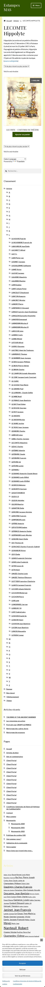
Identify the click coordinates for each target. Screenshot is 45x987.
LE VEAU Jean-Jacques (20, 427)
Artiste (16, 21)
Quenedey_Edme (14, 935)
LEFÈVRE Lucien (17, 466)
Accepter (22, 963)
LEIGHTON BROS (18, 493)
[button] (41, 940)
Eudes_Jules (32, 897)
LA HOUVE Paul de (19, 239)
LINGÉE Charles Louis (20, 574)
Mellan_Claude (30, 920)
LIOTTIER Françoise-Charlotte (23, 581)
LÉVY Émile (16, 554)
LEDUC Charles (17, 447)
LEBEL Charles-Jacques (20, 439)
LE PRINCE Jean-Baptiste (21, 400)
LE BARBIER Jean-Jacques (21, 358)
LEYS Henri (16, 570)
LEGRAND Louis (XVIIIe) (21, 481)
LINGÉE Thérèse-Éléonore (22, 577)
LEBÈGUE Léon (17, 435)
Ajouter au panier (22, 134)
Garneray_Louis (21, 900)
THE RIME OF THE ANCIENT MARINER (21, 717)
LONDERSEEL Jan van (20, 604)
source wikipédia (11, 61)
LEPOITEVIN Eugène (19, 527)
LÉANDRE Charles (18, 431)
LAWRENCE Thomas (19, 354)
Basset (14, 875)
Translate (20, 161)
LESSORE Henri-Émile (20, 539)
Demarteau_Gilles (21, 890)
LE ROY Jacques (17, 412)
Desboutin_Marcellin (33, 890)
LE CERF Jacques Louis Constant (24, 377)
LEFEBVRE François (19, 458)
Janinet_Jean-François (17, 909)
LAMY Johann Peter (19, 289)
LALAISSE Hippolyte (19, 277)
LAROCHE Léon (17, 331)
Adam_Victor (8, 874)
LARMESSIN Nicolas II (20, 323)
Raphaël (36, 936)
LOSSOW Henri (17, 620)
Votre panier (11, 847)
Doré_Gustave (12, 897)
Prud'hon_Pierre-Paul (23, 932)
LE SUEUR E (16, 416)
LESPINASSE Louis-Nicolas (22, 535)
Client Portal (11, 760)
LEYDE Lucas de (17, 566)
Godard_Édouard (16, 903)
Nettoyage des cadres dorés (17, 729)
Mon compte (11, 817)
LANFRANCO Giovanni (20, 308)
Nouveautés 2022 (18, 831)
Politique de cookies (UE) (16, 835)
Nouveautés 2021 (18, 828)
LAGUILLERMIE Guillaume (21, 266)
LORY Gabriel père (19, 612)
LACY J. (14, 254)
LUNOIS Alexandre (19, 631)
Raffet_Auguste (29, 936)
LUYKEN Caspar (18, 635)
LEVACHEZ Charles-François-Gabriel (26, 547)
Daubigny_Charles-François (18, 886)
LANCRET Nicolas (18, 300)
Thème (9, 701)
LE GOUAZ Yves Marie (20, 385)
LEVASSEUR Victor (19, 550)
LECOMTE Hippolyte (19, 443)
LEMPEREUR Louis (18, 520)
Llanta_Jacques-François (14, 919)
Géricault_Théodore (11, 906)
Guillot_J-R (27, 903)
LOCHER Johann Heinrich (21, 589)
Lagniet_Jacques (9, 914)
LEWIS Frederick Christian (22, 558)
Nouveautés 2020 (18, 824)
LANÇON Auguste (18, 296)
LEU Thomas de (17, 543)
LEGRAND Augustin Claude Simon (24, 473)
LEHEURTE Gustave (19, 489)
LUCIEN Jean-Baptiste (20, 627)
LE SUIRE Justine (18, 423)
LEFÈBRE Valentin (18, 450)
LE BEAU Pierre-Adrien (20, 366)
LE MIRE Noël (17, 396)
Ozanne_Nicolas (10, 932)
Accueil (9, 21)
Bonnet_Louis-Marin (23, 875)
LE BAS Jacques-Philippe (21, 362)
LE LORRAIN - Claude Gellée (22, 393)
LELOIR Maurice (17, 504)
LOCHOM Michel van (19, 593)
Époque (9, 689)
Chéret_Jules (25, 883)
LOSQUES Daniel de (19, 616)
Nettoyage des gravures (15, 732)
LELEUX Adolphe (18, 500)
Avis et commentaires (14, 757)
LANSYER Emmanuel (19, 319)
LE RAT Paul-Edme (19, 404)
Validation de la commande (16, 843)
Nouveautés (11, 820)
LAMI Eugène (16, 285)
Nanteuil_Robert (16, 928)
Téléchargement (12, 697)
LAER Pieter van (18, 258)
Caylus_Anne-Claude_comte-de (14, 880)
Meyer (7, 923)
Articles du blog (12, 753)
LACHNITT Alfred (18, 250)
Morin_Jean (15, 923)
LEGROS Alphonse (18, 485)
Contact (9, 813)
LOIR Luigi (15, 601)
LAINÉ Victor (16, 269)
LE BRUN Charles (18, 369)
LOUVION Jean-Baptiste (21, 624)
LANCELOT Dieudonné (20, 293)
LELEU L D (15, 496)
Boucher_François (9, 878)
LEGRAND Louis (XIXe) (20, 477)
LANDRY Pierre (17, 304)
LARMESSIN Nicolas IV (20, 327)
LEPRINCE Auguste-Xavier (22, 531)
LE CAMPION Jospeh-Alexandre (24, 373)
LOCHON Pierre (18, 597)
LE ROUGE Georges (19, 408)
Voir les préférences (22, 976)
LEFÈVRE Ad (16, 462)
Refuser (23, 969)
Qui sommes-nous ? (13, 839)
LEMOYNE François (19, 516)
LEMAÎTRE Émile (18, 508)
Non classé (10, 693)
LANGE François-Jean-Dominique (24, 312)
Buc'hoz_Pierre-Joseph (25, 877)
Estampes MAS (12, 7)
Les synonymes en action (15, 721)
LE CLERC (15, 381)
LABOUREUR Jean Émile (21, 246)
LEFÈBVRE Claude (18, 454)
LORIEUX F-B (16, 608)
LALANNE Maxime (18, 281)
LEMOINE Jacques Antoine (22, 512)
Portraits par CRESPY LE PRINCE (18, 725)
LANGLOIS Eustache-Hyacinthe (23, 316)
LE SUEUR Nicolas (18, 420)
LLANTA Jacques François (21, 585)
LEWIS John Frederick (20, 562)
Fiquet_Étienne (8, 900)
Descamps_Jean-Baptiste (16, 893)
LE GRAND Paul (17, 389)
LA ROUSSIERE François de (22, 242)
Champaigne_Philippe (12, 883)
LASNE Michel (17, 339)
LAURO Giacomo (18, 346)
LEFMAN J (15, 470)
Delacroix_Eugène (9, 890)
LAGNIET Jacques (18, 262)
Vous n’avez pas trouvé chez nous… (19, 851)
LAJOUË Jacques (18, 273)
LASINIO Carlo (17, 335)
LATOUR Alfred (17, 342)
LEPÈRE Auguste (18, 523)
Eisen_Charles (22, 896)
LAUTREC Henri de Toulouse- (23, 350)
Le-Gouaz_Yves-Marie (24, 913)
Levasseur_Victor (23, 917)
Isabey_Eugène (23, 906)
